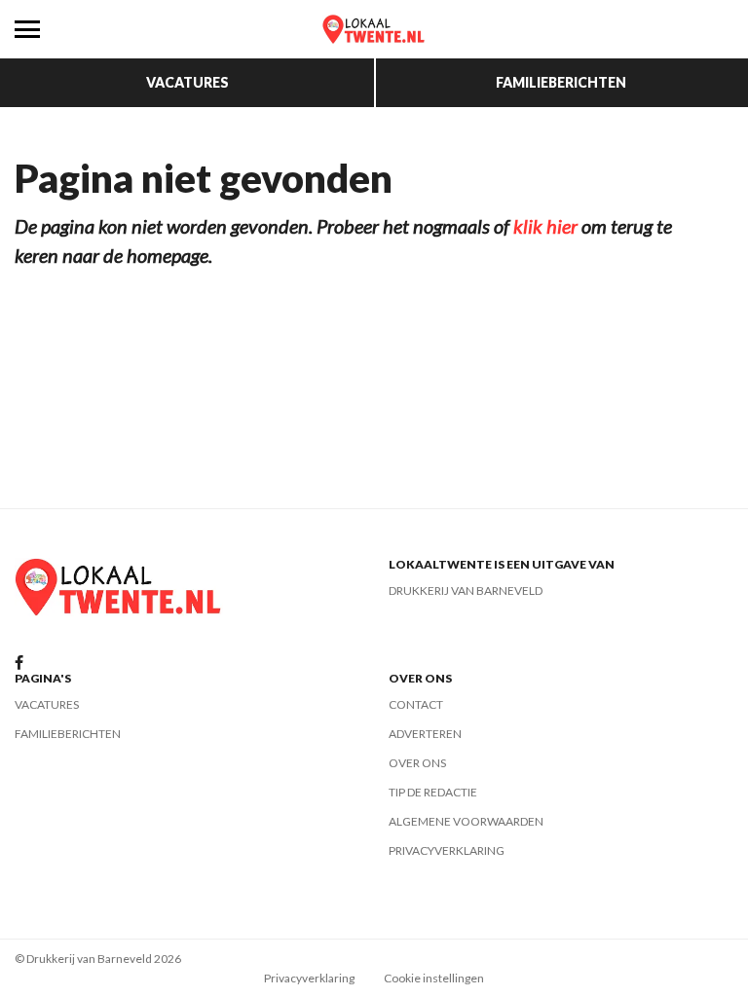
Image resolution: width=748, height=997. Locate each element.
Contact (416, 704)
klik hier (545, 226)
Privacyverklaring (447, 850)
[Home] (374, 29)
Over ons (417, 763)
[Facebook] (19, 663)
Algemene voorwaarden (466, 821)
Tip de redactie (433, 792)
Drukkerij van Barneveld (465, 590)
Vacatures (187, 82)
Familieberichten (561, 82)
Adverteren (425, 733)
